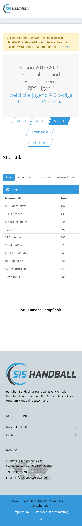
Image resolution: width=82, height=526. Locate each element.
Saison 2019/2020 (39, 67)
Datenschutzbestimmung (51, 512)
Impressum (21, 512)
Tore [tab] (9, 177)
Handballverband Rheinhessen (40, 77)
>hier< (65, 47)
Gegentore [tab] (25, 177)
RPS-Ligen (39, 88)
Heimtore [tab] (44, 177)
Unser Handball (16, 427)
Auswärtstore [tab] (66, 177)
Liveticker (12, 435)
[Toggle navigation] (73, 9)
